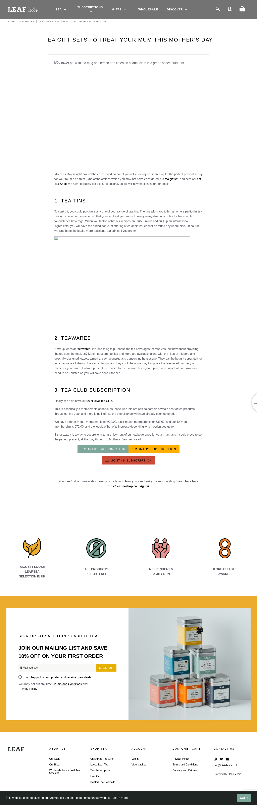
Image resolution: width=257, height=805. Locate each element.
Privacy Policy (27, 688)
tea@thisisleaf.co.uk (226, 765)
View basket (139, 764)
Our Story (54, 758)
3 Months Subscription (103, 449)
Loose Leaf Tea (99, 764)
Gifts (116, 9)
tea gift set (171, 179)
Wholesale (148, 9)
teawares (84, 349)
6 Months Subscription (154, 449)
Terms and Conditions (67, 684)
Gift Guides (26, 21)
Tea (59, 9)
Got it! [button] (244, 797)
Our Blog (54, 764)
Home (11, 22)
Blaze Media (234, 774)
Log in (135, 758)
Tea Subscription (100, 770)
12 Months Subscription (128, 460)
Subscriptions (90, 7)
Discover (175, 9)
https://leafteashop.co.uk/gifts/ (128, 486)
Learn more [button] (120, 797)
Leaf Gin (95, 776)
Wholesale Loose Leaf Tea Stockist (64, 772)
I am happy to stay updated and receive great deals (57, 677)
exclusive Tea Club (99, 400)
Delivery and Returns (185, 770)
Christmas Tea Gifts (102, 758)
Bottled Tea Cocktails (102, 782)
